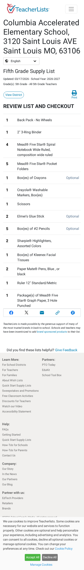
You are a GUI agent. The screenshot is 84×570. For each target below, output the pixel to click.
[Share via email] (42, 312)
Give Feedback (66, 350)
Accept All (32, 557)
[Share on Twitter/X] (26, 312)
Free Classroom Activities (17, 396)
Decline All (49, 557)
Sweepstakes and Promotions (20, 390)
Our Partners (9, 479)
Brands (6, 508)
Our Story (7, 468)
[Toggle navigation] (71, 9)
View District (13, 95)
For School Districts (14, 364)
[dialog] (42, 543)
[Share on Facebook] (11, 312)
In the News (9, 474)
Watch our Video (12, 406)
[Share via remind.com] (73, 312)
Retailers (7, 503)
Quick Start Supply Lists (16, 385)
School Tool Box (51, 375)
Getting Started (11, 434)
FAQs (5, 429)
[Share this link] (57, 312)
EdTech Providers (12, 498)
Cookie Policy (64, 548)
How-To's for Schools (15, 445)
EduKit (46, 370)
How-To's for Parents (14, 450)
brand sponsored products (52, 331)
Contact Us (9, 455)
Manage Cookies (41, 564)
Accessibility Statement (16, 411)
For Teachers (10, 370)
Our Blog (7, 484)
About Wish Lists (12, 380)
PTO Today (48, 364)
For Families (9, 375)
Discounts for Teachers (16, 401)
